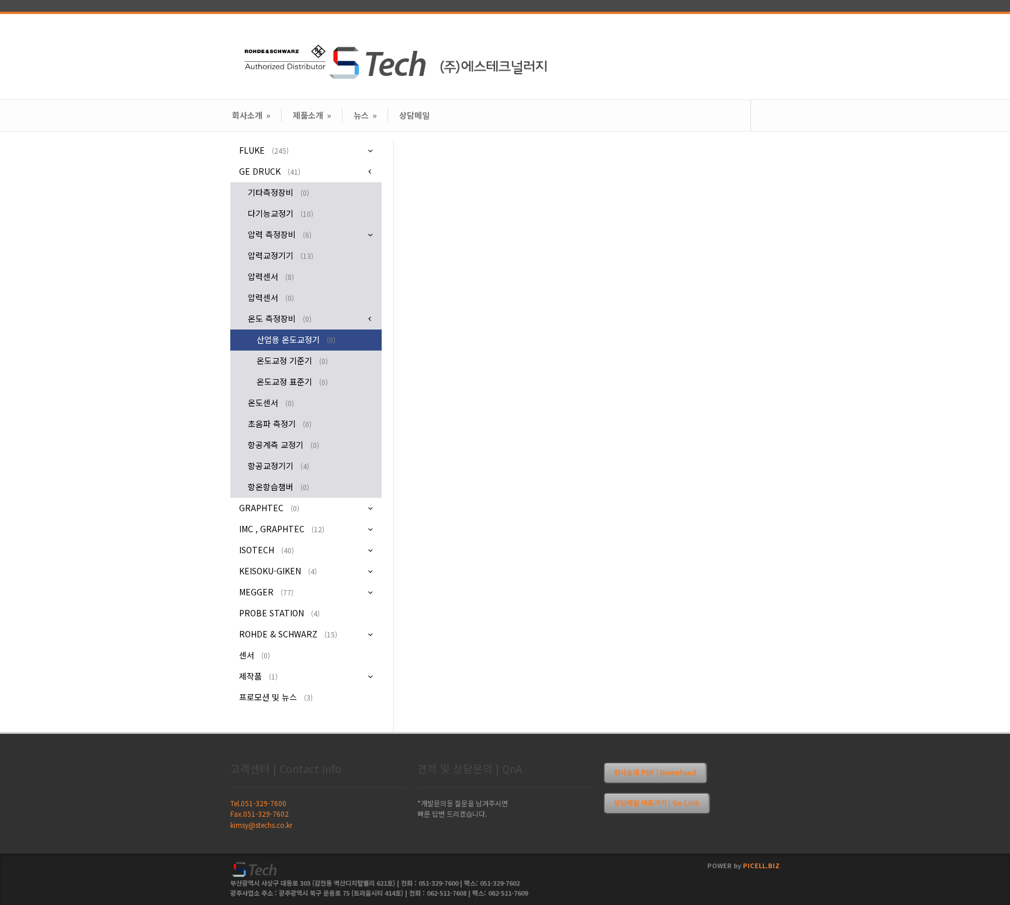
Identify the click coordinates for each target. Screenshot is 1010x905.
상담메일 (414, 115)
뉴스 (365, 115)
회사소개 (251, 115)
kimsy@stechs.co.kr (261, 825)
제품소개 (312, 115)
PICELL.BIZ (761, 865)
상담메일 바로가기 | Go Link (656, 802)
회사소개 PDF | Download (655, 772)
